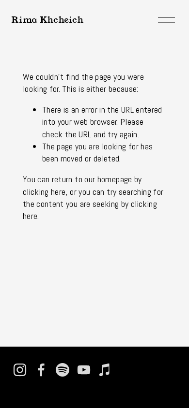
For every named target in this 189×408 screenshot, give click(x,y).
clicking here (44, 191)
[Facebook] (41, 370)
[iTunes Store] (105, 370)
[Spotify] (62, 370)
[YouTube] (84, 370)
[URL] (126, 370)
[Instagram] (20, 370)
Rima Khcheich (47, 20)
